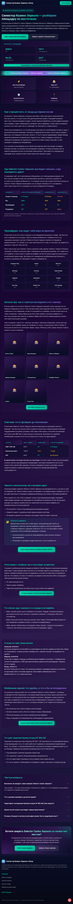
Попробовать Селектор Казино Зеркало (36, 65)
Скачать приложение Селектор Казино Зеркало (36, 723)
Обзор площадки (7, 877)
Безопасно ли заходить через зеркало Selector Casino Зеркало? (28, 784)
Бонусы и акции (6, 884)
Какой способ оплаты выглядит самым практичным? (24, 810)
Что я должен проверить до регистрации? (20, 797)
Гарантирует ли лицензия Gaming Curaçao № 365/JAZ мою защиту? (29, 803)
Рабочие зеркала (7, 880)
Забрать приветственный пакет (43, 36)
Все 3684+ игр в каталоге (36, 407)
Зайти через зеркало (24, 848)
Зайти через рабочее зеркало (15, 36)
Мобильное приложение (9, 887)
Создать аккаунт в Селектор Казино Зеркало (36, 593)
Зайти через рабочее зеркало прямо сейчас (36, 549)
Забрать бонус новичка (47, 848)
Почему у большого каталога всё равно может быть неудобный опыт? (31, 816)
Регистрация (65, 3)
